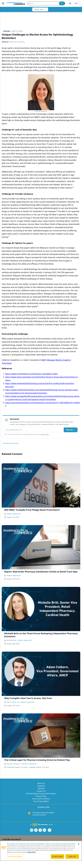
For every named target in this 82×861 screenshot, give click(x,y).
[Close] (78, 844)
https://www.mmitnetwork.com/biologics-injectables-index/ (31, 373)
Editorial (41, 788)
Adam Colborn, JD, (13, 702)
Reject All (72, 856)
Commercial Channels (10, 443)
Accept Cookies (57, 856)
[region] (41, 851)
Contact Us (41, 791)
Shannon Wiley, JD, (13, 764)
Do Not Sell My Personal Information (41, 793)
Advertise (41, 786)
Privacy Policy (41, 796)
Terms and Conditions (41, 799)
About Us (41, 783)
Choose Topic (38, 9)
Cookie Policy (31, 852)
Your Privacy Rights (41, 801)
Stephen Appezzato (14, 514)
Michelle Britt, (12, 640)
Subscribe (69, 430)
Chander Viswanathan (29, 764)
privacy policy (45, 434)
